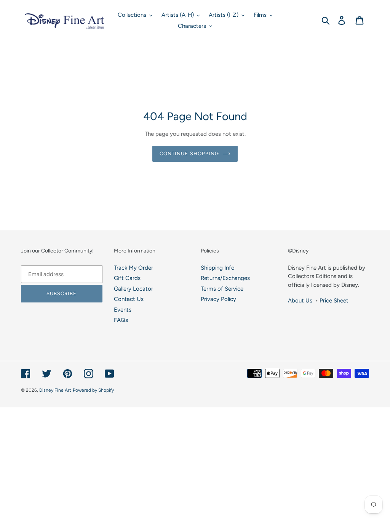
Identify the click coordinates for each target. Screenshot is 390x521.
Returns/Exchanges (225, 278)
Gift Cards (127, 278)
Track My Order (133, 267)
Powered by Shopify (93, 390)
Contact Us (129, 299)
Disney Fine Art (55, 390)
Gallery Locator (133, 288)
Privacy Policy (218, 299)
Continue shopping (189, 153)
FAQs (121, 320)
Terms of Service (222, 288)
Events (122, 309)
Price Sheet (334, 300)
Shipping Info (218, 267)
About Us (300, 300)
